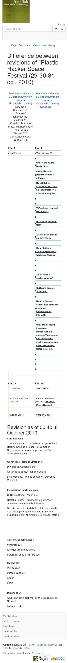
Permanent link (10, 630)
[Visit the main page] (16, 11)
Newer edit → (47, 106)
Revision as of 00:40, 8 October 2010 (47, 95)
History (51, 45)
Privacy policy (8, 653)
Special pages (9, 626)
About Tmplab (23, 653)
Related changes (11, 621)
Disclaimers (37, 653)
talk (19, 103)
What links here (10, 616)
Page (13, 45)
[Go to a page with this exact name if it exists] (55, 29)
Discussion (24, 45)
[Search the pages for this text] (62, 29)
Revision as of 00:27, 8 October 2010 (20, 95)
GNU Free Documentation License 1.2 (32, 646)
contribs (27, 103)
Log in (61, 24)
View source (39, 45)
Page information (11, 635)
